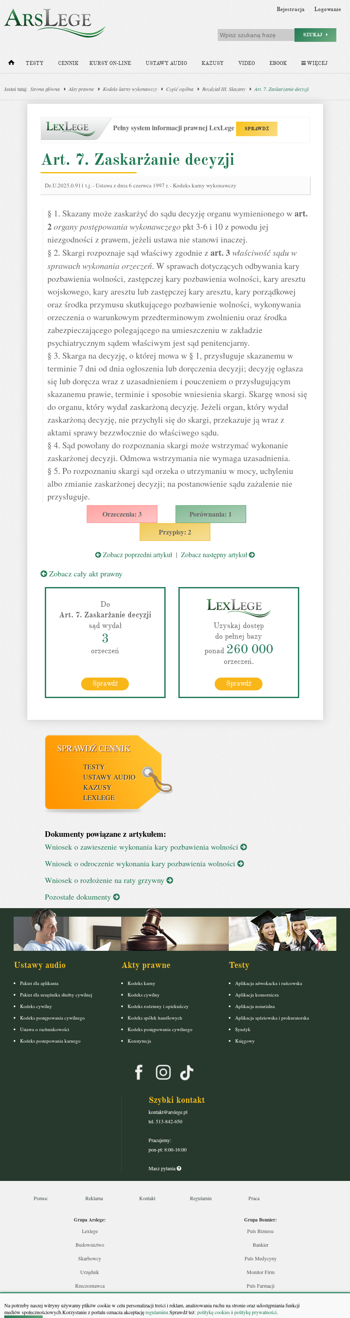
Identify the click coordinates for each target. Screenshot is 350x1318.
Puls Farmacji (260, 1285)
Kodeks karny (141, 983)
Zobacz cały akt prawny (84, 573)
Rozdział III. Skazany (223, 88)
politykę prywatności (255, 1312)
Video (246, 63)
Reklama (94, 1198)
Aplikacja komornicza (257, 994)
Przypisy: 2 (175, 532)
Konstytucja (139, 1040)
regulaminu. (156, 1312)
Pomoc (41, 1198)
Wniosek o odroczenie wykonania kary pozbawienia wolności (141, 863)
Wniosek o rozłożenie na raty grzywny (105, 880)
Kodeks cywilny (36, 1006)
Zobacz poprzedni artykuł (136, 554)
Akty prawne (81, 88)
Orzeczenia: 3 (122, 514)
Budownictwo (90, 1244)
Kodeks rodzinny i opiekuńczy (158, 1006)
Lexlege (90, 1230)
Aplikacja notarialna (255, 1006)
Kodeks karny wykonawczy (130, 88)
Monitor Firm (260, 1271)
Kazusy (212, 63)
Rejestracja (291, 9)
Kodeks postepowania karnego (50, 1040)
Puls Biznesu (260, 1230)
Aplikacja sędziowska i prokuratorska (272, 1017)
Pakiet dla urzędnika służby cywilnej (56, 994)
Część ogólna (179, 88)
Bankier (260, 1244)
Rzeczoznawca (90, 1285)
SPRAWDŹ (257, 129)
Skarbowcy (89, 1258)
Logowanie (327, 9)
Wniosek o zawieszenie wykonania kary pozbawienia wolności (142, 847)
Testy (35, 63)
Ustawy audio (166, 63)
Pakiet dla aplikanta (39, 983)
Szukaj (314, 35)
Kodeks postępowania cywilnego (52, 1017)
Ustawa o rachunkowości (44, 1029)
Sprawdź (105, 683)
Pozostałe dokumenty (79, 896)
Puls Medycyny (261, 1258)
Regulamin (201, 1198)
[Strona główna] (11, 64)
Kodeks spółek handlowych (155, 1017)
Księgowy (245, 1040)
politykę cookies (213, 1312)
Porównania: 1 (211, 514)
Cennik (68, 63)
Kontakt (147, 1198)
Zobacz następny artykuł (215, 554)
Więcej (316, 63)
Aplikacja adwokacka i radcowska (268, 983)
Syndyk (243, 1029)
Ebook (278, 63)
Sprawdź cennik (93, 748)
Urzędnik (89, 1271)
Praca (254, 1198)
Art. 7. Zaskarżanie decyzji (281, 88)
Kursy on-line (110, 63)
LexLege (99, 797)
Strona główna (45, 88)
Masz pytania (163, 1168)
